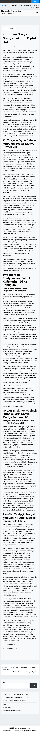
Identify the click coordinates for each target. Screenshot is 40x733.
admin (23, 46)
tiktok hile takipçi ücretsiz (12, 711)
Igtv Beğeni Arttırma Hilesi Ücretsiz (15, 697)
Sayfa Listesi (7, 707)
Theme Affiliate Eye (11, 730)
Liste (4, 704)
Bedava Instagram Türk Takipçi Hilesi (16, 694)
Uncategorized (9, 28)
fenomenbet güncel (10, 648)
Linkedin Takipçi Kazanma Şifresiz (15, 701)
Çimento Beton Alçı (11, 11)
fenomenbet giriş (9, 644)
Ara (4, 682)
